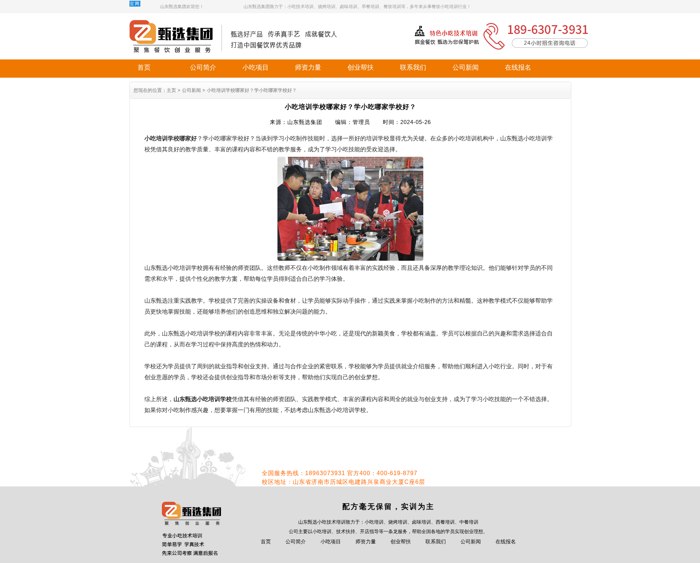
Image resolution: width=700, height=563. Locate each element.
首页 (144, 67)
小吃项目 (255, 67)
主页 (171, 90)
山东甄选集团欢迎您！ (182, 6)
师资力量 (308, 67)
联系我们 (413, 67)
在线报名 (518, 67)
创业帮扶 (360, 67)
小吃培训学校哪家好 (170, 138)
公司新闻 (465, 67)
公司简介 (203, 67)
